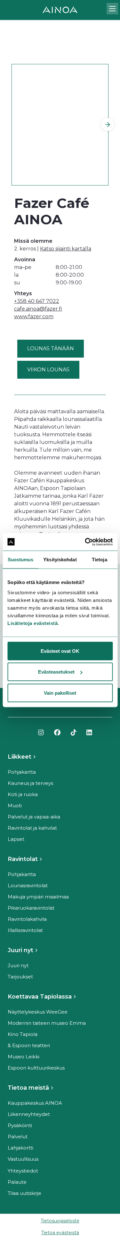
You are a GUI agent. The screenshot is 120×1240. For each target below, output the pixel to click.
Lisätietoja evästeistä (32, 623)
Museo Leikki (23, 1057)
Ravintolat (23, 859)
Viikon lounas (48, 370)
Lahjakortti (20, 1148)
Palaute (17, 1182)
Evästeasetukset (56, 672)
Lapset (16, 839)
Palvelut (18, 1136)
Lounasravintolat (28, 885)
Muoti (15, 805)
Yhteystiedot (23, 1171)
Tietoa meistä (28, 1087)
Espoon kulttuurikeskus (36, 1068)
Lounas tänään (50, 348)
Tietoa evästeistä (60, 1233)
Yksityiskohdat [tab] (59, 559)
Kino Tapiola (22, 1034)
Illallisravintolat (25, 930)
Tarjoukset (20, 977)
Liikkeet (19, 756)
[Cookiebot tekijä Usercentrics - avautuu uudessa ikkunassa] (85, 542)
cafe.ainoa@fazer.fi (38, 309)
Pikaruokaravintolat (31, 908)
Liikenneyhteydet (29, 1114)
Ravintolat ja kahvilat (32, 828)
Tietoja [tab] (99, 559)
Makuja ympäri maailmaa (38, 897)
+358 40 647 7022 (36, 301)
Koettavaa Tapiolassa (40, 996)
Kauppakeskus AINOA (35, 1103)
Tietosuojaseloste (60, 1221)
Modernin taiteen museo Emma (47, 1023)
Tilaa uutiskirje (24, 1193)
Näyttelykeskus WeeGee (38, 1012)
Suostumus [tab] (21, 559)
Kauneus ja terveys (30, 783)
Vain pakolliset (60, 692)
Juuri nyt (20, 950)
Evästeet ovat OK (60, 650)
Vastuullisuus (23, 1159)
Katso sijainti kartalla (65, 249)
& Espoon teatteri (29, 1045)
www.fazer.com (33, 316)
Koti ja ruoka (23, 794)
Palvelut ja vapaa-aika (34, 817)
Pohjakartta (22, 772)
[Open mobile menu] (112, 8)
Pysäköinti (20, 1125)
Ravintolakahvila (27, 919)
